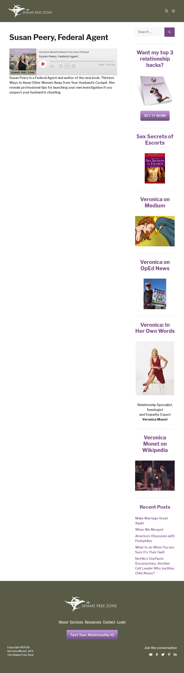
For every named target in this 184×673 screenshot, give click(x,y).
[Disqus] (63, 157)
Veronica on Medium (155, 202)
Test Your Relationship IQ (92, 635)
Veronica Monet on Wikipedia (155, 443)
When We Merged (149, 529)
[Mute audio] (53, 66)
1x (67, 66)
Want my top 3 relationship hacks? (155, 58)
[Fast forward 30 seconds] (75, 66)
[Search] (169, 32)
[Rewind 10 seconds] (60, 66)
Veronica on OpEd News (155, 265)
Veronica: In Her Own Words (155, 328)
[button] (166, 11)
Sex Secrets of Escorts (154, 139)
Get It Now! (155, 116)
